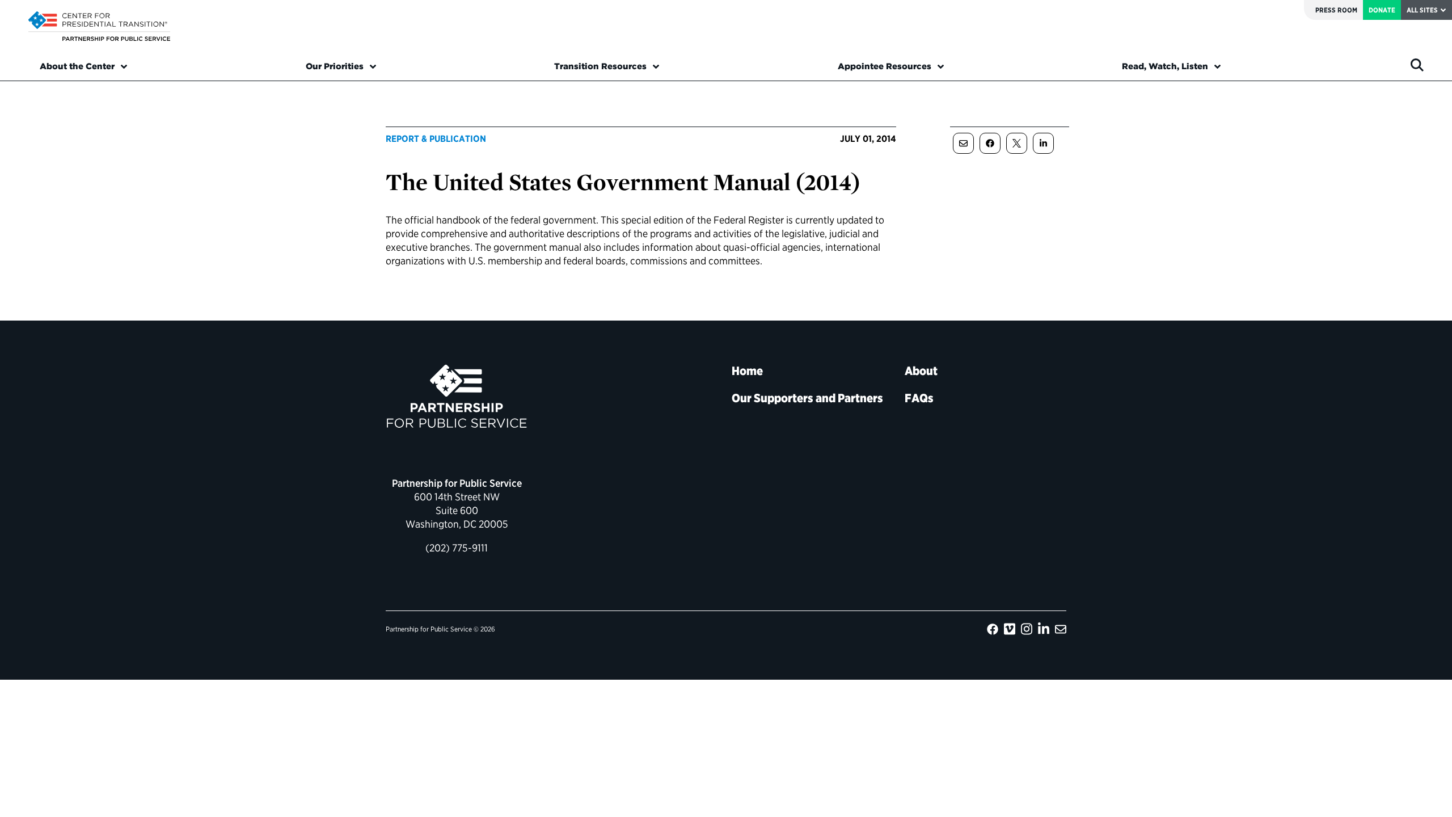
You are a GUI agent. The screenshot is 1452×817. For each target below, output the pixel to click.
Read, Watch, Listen (1165, 66)
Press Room (1336, 10)
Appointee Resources (884, 66)
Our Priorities (335, 66)
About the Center (77, 66)
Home (747, 371)
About (921, 371)
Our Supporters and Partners (807, 398)
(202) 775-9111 (456, 548)
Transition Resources (600, 66)
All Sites (1422, 10)
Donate (1382, 10)
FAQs (919, 398)
